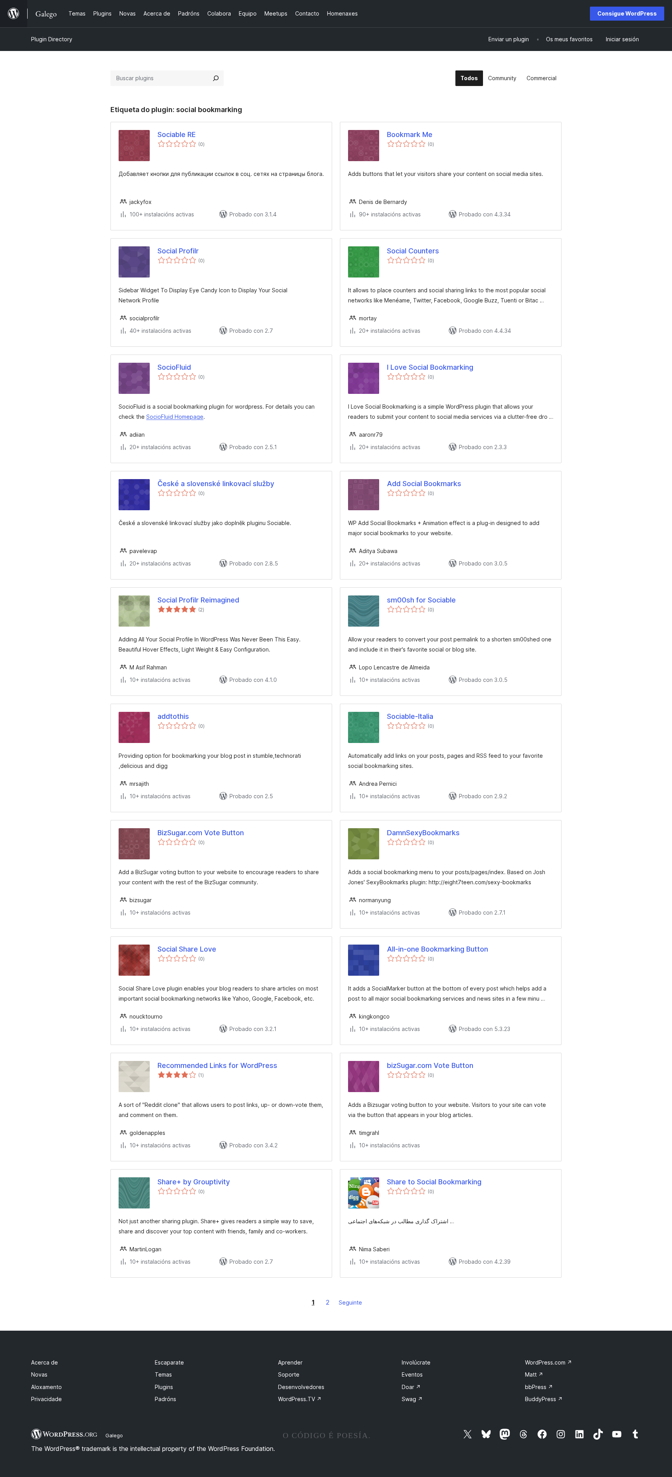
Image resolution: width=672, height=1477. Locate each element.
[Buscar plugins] (216, 78)
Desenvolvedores (301, 1387)
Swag (412, 1399)
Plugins (164, 1387)
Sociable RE (177, 134)
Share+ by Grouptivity (194, 1182)
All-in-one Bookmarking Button (437, 949)
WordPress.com (548, 1362)
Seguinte (350, 1302)
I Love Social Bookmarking (430, 367)
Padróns (165, 1399)
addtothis (173, 716)
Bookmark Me (409, 134)
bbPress (539, 1387)
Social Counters (413, 251)
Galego (114, 1435)
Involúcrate (416, 1362)
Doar (411, 1387)
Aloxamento (46, 1387)
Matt (534, 1374)
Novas (39, 1374)
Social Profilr (178, 251)
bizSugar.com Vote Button (430, 1065)
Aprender (290, 1362)
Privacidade (46, 1399)
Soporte (288, 1374)
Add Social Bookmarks (424, 483)
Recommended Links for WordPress (217, 1065)
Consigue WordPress (627, 13)
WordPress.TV (300, 1399)
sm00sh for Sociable (421, 600)
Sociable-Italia (410, 716)
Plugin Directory (51, 39)
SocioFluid (174, 367)
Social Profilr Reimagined (198, 600)
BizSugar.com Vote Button (201, 833)
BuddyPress (544, 1399)
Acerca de (44, 1362)
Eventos (412, 1374)
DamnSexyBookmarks (423, 833)
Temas (163, 1374)
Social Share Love (187, 949)
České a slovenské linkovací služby (216, 483)
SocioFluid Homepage (174, 416)
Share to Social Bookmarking (434, 1182)
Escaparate (169, 1362)
